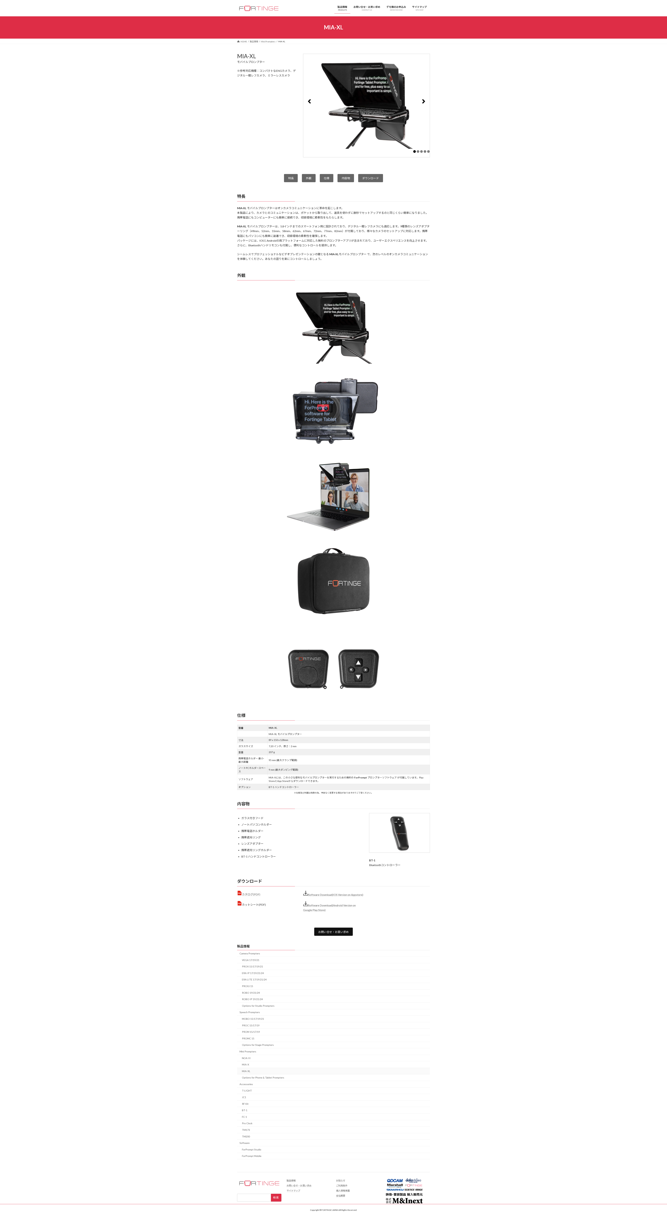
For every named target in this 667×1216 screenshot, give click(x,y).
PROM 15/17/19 (251, 1031)
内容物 (346, 178)
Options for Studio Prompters (258, 1005)
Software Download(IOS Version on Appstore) (335, 894)
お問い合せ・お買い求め (333, 932)
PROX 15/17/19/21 (252, 966)
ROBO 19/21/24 (251, 992)
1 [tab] (414, 151)
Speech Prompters (250, 1012)
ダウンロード (370, 178)
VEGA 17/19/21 (250, 960)
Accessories (246, 1084)
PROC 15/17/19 (251, 1025)
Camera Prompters (250, 953)
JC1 (244, 1097)
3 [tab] (421, 151)
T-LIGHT (247, 1090)
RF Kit (245, 1103)
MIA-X (245, 1064)
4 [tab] (425, 151)
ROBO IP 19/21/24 (252, 999)
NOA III (246, 1058)
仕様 (326, 178)
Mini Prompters (248, 1051)
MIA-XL (246, 1071)
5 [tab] (428, 151)
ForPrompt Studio (251, 1149)
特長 (291, 178)
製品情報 (243, 946)
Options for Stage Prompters (258, 1045)
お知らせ (340, 1180)
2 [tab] (418, 151)
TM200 (246, 1136)
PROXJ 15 (247, 986)
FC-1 (244, 1116)
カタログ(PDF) (251, 894)
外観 (308, 178)
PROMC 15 (248, 1038)
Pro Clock (247, 1123)
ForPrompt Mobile (251, 1156)
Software (245, 1143)
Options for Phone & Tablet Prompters (263, 1077)
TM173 (246, 1129)
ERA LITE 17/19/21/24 (254, 979)
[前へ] (309, 101)
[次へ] (424, 101)
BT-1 (244, 1110)
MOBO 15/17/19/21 (253, 1018)
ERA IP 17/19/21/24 (253, 973)
